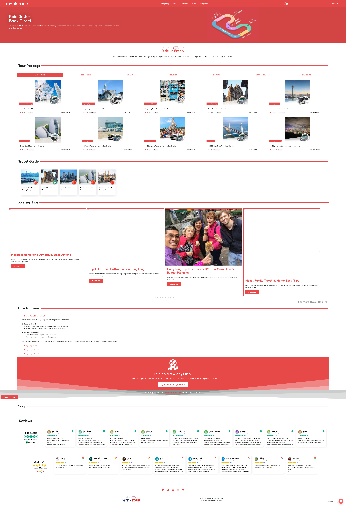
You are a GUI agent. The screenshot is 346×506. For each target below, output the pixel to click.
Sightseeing (29, 103)
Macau (175, 4)
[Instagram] (178, 490)
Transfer (90, 141)
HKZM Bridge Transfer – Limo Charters (221, 146)
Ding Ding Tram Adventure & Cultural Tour (160, 109)
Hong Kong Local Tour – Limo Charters (33, 109)
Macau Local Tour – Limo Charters (219, 109)
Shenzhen (184, 4)
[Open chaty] (341, 501)
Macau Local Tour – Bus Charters (281, 109)
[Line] (183, 490)
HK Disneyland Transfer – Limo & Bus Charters (161, 146)
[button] (286, 3)
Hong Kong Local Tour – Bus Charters (96, 109)
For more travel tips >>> (313, 302)
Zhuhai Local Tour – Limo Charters (32, 146)
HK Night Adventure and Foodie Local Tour (285, 146)
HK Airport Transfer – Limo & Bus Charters (97, 146)
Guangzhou (204, 4)
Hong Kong (165, 4)
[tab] (40, 75)
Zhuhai (193, 4)
